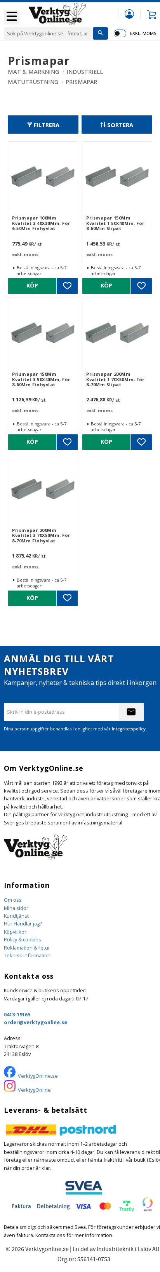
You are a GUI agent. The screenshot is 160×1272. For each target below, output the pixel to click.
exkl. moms (143, 33)
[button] (11, 17)
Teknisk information (27, 955)
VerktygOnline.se (38, 1075)
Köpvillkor (15, 931)
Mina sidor (16, 907)
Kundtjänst (16, 915)
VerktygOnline (34, 1089)
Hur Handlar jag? (23, 923)
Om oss (13, 899)
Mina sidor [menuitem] (129, 14)
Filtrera (46, 125)
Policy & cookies (22, 939)
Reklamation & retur (27, 947)
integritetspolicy (129, 729)
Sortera (120, 125)
